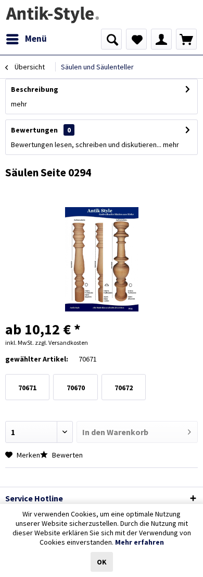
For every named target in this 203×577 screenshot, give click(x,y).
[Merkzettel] (136, 39)
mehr (19, 104)
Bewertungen (34, 130)
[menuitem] (26, 39)
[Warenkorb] (186, 39)
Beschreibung (34, 89)
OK (102, 562)
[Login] (161, 39)
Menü (36, 38)
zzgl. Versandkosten (61, 342)
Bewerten (66, 455)
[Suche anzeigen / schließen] (111, 39)
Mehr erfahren (139, 542)
